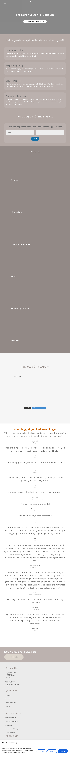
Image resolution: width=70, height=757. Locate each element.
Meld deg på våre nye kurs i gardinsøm (35, 21)
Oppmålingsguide (10, 717)
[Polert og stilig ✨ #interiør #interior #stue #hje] (60, 386)
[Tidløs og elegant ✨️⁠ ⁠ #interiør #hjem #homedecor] (47, 399)
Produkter (8, 699)
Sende (35, 138)
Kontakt (7, 706)
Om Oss (7, 695)
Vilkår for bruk (10, 732)
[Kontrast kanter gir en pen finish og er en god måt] (35, 399)
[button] (5, 3)
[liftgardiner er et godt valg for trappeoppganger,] (35, 386)
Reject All (52, 751)
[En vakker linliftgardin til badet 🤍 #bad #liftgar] (9, 386)
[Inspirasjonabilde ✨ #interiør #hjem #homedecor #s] (60, 399)
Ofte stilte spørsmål (11, 721)
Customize (41, 751)
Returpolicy (9, 725)
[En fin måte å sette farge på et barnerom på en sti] (22, 386)
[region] (35, 748)
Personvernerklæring (11, 729)
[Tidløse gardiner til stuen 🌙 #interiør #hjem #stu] (9, 399)
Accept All (62, 751)
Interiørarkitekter (10, 703)
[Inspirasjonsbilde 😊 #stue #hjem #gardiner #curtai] (22, 399)
